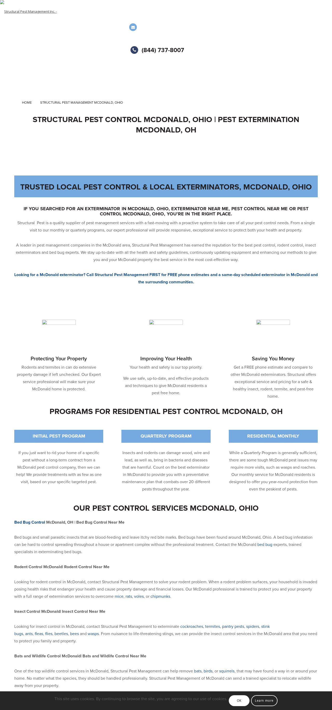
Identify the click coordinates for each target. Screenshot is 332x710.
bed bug (264, 544)
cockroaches (191, 626)
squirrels (226, 671)
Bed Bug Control (29, 522)
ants (29, 633)
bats (198, 671)
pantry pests (233, 626)
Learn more (264, 700)
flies (48, 633)
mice (119, 596)
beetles (61, 633)
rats (129, 596)
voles (139, 596)
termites (212, 626)
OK (239, 700)
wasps (93, 633)
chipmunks (160, 596)
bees (74, 633)
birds (208, 671)
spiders (252, 626)
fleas (39, 633)
